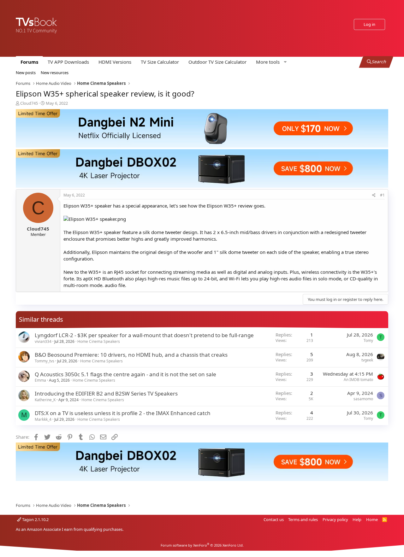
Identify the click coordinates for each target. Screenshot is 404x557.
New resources (54, 72)
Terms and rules (303, 519)
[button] (270, 62)
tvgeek (367, 360)
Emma (40, 380)
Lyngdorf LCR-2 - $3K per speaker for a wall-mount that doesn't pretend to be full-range (144, 335)
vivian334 (43, 341)
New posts (26, 72)
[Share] (374, 195)
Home (372, 519)
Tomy (368, 340)
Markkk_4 (43, 419)
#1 (382, 195)
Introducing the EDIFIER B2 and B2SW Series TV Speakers (106, 393)
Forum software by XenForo (202, 545)
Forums (29, 62)
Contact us (274, 519)
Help (357, 519)
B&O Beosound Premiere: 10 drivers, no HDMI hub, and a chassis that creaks (131, 354)
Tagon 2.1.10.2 (35, 519)
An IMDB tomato (358, 379)
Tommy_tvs (44, 361)
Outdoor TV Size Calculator (217, 62)
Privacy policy (335, 519)
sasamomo (363, 399)
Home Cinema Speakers (98, 341)
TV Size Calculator (160, 62)
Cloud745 (29, 103)
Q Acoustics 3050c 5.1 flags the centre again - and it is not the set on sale (125, 374)
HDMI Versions (114, 62)
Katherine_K (45, 399)
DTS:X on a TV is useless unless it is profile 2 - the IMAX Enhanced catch (123, 413)
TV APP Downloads (68, 62)
